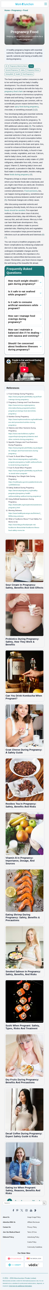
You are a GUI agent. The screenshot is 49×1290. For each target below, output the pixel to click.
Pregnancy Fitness (33, 70)
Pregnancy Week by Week (18, 66)
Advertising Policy (33, 1237)
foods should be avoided (15, 210)
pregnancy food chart (13, 91)
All (6, 66)
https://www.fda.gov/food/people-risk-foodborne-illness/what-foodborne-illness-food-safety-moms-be (24, 527)
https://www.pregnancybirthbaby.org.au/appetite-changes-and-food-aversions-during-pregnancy (25, 450)
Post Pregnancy (28, 74)
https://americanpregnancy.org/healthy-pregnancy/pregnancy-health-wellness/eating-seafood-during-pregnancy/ (24, 493)
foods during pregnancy (19, 175)
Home (7, 10)
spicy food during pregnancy (27, 107)
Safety (23, 70)
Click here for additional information (20, 1286)
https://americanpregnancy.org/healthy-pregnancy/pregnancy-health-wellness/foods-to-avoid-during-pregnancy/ (25, 462)
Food (31, 66)
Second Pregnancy (12, 70)
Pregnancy (17, 10)
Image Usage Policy (34, 1217)
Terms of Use (32, 1232)
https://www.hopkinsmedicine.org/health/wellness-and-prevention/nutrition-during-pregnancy (25, 422)
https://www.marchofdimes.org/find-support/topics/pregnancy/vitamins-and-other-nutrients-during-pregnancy (23, 436)
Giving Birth (9, 74)
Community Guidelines (34, 1247)
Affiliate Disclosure (33, 1222)
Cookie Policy (31, 1242)
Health (18, 74)
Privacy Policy (32, 1227)
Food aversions (30, 191)
